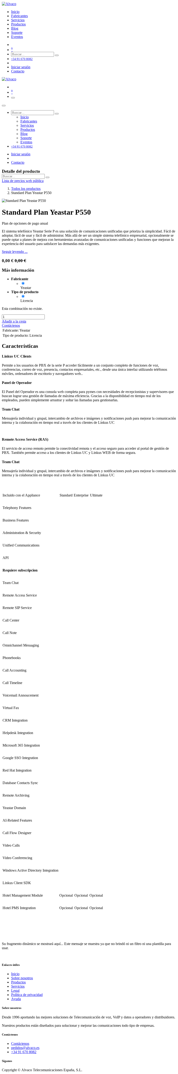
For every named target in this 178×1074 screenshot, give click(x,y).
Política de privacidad (27, 995)
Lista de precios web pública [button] (23, 181)
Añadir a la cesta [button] (14, 321)
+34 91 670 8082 (23, 1052)
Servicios (18, 986)
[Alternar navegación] (13, 97)
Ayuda (16, 999)
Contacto (17, 71)
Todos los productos (26, 189)
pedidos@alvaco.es (25, 1048)
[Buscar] (57, 55)
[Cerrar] (4, 105)
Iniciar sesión (20, 67)
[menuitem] (15, 12)
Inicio (15, 974)
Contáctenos (11, 325)
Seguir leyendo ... (15, 252)
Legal (15, 990)
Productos (18, 982)
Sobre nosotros (22, 978)
